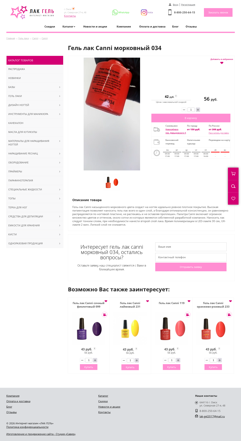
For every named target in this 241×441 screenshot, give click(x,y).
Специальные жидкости (25, 189)
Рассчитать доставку (219, 132)
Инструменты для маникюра (28, 114)
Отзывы (191, 26)
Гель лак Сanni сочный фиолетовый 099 (88, 304)
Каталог (103, 395)
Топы (12, 198)
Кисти (12, 234)
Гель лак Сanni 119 (172, 303)
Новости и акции (95, 26)
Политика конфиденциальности (27, 427)
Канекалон (15, 123)
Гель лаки (23, 38)
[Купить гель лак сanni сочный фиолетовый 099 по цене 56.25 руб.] (88, 328)
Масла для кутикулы (22, 132)
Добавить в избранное (221, 61)
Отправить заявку (191, 267)
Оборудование (18, 162)
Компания (124, 26)
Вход (175, 4)
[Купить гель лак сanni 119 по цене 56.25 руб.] (172, 328)
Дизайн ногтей (18, 105)
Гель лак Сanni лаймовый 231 (130, 304)
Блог (175, 26)
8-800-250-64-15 (184, 12)
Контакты (70, 15)
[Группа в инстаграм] (145, 12)
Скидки (49, 26)
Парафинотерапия (20, 180)
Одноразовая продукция (25, 243)
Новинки (14, 78)
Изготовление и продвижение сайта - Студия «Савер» (41, 434)
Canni (35, 38)
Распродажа (16, 69)
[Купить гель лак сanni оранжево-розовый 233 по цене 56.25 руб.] (213, 328)
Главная (10, 38)
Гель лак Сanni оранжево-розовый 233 (213, 304)
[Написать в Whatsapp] (121, 12)
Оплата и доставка (152, 26)
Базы (11, 87)
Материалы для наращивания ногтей (28, 142)
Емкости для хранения (24, 225)
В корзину (191, 118)
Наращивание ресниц (23, 153)
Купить (88, 367)
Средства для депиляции (25, 216)
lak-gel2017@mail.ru (212, 416)
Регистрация (188, 4)
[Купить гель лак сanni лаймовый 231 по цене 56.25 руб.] (130, 328)
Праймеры (15, 171)
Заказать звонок (218, 12)
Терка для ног (17, 207)
